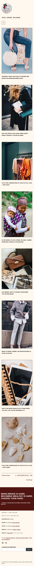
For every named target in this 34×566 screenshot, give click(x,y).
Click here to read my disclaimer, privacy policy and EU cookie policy (17, 562)
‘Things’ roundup (16, 529)
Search (29, 549)
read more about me (11, 537)
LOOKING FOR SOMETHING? (9, 547)
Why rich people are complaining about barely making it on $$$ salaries (15, 134)
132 (25, 475)
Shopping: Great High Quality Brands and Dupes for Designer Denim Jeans (15, 77)
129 (18, 475)
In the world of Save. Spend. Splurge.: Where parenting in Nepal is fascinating (17, 241)
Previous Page (6, 475)
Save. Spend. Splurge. (11, 17)
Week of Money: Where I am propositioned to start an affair (16, 352)
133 (27, 475)
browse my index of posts (22, 537)
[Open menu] (3, 22)
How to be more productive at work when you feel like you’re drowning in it (16, 409)
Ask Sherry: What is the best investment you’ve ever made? (15, 293)
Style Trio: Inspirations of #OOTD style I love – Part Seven (17, 466)
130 (21, 475)
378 (31, 475)
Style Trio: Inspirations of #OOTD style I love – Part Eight (17, 184)
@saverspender (16, 522)
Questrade (10, 533)
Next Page (29, 480)
